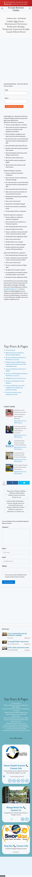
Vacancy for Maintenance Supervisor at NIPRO (16, 718)
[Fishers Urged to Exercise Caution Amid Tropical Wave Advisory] (9, 468)
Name (4, 548)
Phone (6, 98)
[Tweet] (24, 483)
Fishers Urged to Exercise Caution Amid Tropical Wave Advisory (20, 467)
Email (6, 90)
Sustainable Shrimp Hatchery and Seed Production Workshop (20, 443)
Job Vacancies (22, 18)
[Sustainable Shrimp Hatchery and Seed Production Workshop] (9, 444)
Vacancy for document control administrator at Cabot (16, 730)
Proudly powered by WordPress (12, 868)
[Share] (12, 483)
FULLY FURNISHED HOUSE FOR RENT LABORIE (17, 634)
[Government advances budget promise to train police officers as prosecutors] (9, 430)
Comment (5, 527)
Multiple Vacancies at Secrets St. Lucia (16, 378)
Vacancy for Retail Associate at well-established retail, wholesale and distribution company (15, 387)
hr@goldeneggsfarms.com (12, 289)
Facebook (14, 865)
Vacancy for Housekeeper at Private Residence (16, 725)
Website (4, 566)
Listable (25, 868)
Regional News (18, 421)
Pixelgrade (16, 870)
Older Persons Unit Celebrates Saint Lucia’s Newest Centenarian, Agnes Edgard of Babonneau (20, 414)
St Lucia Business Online (16, 9)
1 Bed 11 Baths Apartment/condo (18, 647)
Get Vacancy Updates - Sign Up (14, 106)
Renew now (7, 4)
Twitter (21, 865)
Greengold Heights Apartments (18, 641)
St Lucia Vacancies (10, 350)
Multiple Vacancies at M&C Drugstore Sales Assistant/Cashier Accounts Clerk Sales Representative (16, 364)
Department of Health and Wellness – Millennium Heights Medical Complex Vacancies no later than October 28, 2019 (16, 494)
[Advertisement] (16, 63)
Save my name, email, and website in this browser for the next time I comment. (15, 576)
